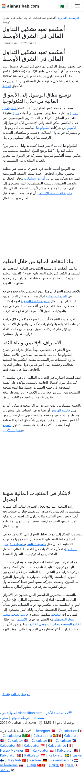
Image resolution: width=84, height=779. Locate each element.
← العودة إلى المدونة (16, 694)
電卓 (70, 765)
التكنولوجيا (43, 127)
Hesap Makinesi (12, 750)
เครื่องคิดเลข (9, 765)
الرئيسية (74, 18)
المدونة (62, 18)
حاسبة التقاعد (36, 544)
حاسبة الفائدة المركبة (35, 301)
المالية (6, 86)
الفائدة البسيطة (71, 624)
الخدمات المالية (56, 296)
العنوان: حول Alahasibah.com (21, 712)
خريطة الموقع (20, 717)
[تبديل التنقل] (77, 6)
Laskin (77, 755)
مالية (16, 113)
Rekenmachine (62, 760)
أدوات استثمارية (34, 178)
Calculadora (12, 735)
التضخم (56, 614)
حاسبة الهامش (60, 410)
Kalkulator (41, 750)
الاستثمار (21, 619)
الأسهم (71, 127)
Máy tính (14, 760)
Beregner (43, 730)
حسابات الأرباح (12, 430)
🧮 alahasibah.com (20, 6)
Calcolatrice (68, 730)
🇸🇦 (62, 6)
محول (4, 717)
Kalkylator (56, 755)
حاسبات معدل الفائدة (44, 624)
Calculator (72, 735)
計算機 (31, 765)
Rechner (35, 760)
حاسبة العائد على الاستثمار (54, 193)
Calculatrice (57, 745)
